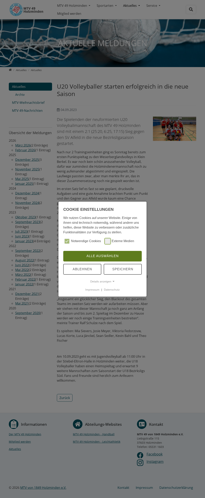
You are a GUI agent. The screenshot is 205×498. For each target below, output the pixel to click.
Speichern (122, 269)
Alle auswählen (102, 256)
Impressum (92, 289)
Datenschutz (112, 289)
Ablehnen (82, 269)
